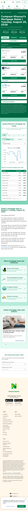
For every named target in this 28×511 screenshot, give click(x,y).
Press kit (5, 432)
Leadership (5, 416)
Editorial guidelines (7, 423)
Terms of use (6, 441)
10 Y (24, 135)
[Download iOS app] (9, 400)
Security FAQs (18, 416)
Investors (5, 434)
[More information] (25, 50)
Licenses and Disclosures (18, 474)
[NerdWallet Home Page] (5, 2)
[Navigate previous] (1, 329)
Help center (17, 414)
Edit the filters (9, 47)
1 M (4, 135)
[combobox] (14, 144)
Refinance (14, 37)
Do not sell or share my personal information (7, 455)
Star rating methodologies (6, 426)
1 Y (14, 135)
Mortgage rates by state (7, 367)
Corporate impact (7, 419)
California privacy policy (7, 449)
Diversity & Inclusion (8, 421)
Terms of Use (19, 198)
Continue (21, 506)
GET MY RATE (14, 60)
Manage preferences (10, 506)
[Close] (25, 498)
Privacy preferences (7, 451)
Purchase (5, 37)
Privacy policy (6, 446)
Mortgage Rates (7, 12)
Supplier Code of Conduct (7, 444)
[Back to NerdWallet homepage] (1, 12)
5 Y (19, 135)
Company (5, 414)
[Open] (25, 364)
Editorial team (6, 428)
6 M (9, 135)
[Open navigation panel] (1, 2)
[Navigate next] (27, 329)
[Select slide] (6, 344)
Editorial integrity (23, 44)
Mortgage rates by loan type (8, 362)
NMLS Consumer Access (7, 474)
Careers (4, 418)
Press (4, 430)
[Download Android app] (18, 400)
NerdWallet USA (15, 493)
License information (5, 44)
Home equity (23, 37)
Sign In (18, 2)
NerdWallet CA (15, 496)
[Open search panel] (13, 2)
